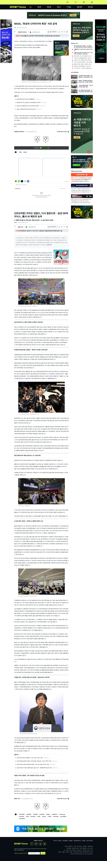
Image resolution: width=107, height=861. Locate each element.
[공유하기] (59, 32)
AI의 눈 (59, 7)
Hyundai (33, 816)
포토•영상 (90, 7)
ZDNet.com (21, 850)
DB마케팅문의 (65, 840)
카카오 (49, 816)
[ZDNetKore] (19, 4)
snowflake (63, 816)
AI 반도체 (42, 814)
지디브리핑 (22, 814)
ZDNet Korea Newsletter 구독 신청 (20, 853)
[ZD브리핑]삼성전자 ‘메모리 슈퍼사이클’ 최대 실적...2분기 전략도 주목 (34, 761)
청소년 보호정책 (89, 840)
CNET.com (16, 850)
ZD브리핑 (29, 814)
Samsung (62, 814)
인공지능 (49, 7)
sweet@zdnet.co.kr (27, 798)
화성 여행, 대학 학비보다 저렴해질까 (26, 99)
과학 (15, 27)
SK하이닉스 (55, 814)
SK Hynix (22, 816)
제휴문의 (71, 840)
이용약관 (83, 840)
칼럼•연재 (79, 7)
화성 (21, 152)
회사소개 (55, 840)
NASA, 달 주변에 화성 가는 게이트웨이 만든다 (28, 106)
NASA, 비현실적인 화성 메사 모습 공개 (26, 109)
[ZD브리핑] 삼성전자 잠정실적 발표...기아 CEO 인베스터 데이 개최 (33, 764)
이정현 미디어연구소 (22, 32)
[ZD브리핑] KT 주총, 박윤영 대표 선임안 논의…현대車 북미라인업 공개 (34, 768)
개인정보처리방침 (77, 840)
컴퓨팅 (15, 222)
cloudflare (22, 818)
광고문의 (59, 840)
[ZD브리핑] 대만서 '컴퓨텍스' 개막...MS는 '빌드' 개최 (30, 758)
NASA (25, 152)
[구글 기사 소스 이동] (52, 32)
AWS (39, 816)
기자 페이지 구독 (37, 32)
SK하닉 (48, 814)
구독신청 (43, 853)
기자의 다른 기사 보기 (62, 131)
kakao (44, 816)
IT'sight (69, 7)
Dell (28, 816)
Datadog (56, 816)
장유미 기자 (20, 227)
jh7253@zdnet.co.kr (32, 131)
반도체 (39, 7)
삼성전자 (36, 814)
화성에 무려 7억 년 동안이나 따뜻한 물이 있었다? (29, 102)
